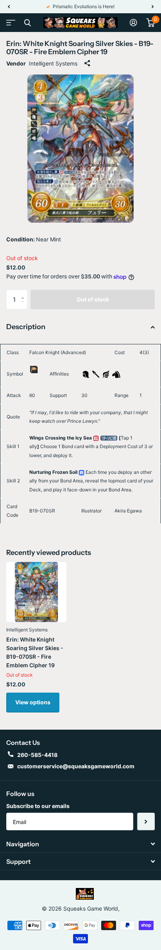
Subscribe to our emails (38, 806)
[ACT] (96, 438)
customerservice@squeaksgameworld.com (75, 766)
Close (27, 22)
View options (32, 702)
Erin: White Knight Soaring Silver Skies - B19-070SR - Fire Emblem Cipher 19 (34, 652)
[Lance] (95, 373)
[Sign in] (133, 22)
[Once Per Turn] (109, 438)
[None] (33, 378)
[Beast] (116, 373)
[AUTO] (81, 472)
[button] (8, 6)
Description (25, 327)
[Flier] (106, 373)
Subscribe (146, 821)
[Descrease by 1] (24, 306)
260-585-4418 (37, 754)
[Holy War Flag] (33, 369)
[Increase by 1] (24, 293)
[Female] (85, 373)
